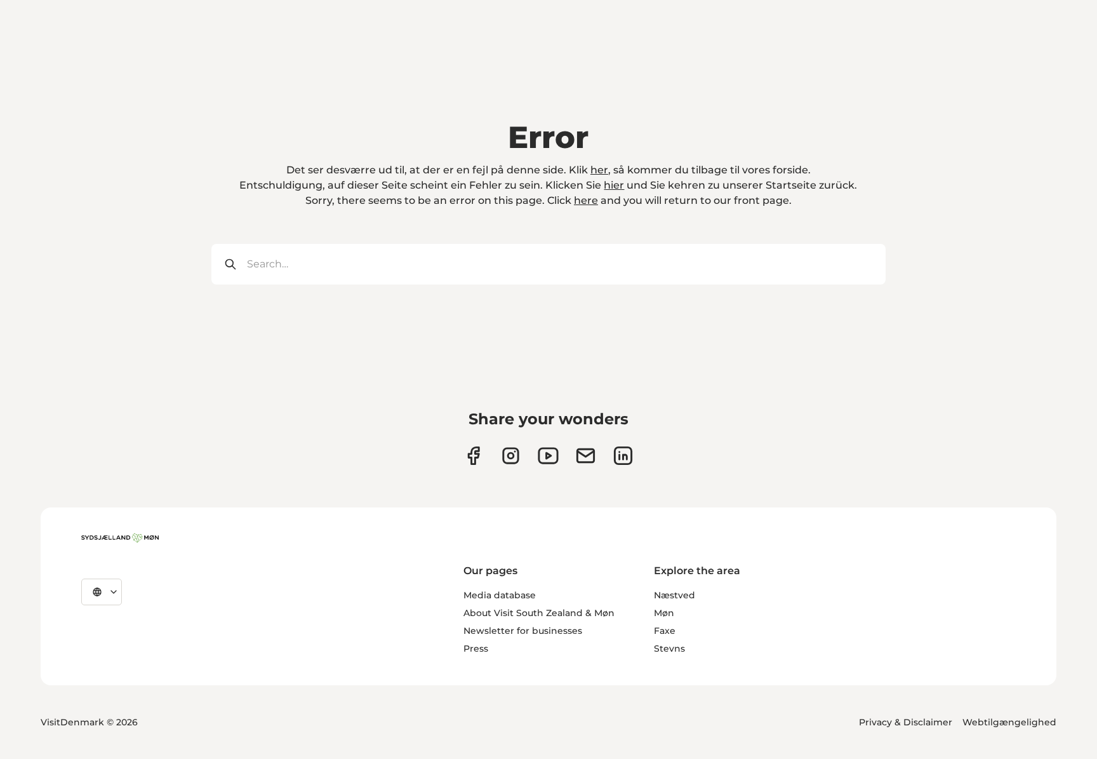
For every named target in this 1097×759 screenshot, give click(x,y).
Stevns (669, 648)
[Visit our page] (511, 456)
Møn (664, 613)
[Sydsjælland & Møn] (120, 538)
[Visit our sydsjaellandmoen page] (473, 456)
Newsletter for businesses (522, 630)
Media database (499, 595)
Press (475, 648)
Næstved (674, 595)
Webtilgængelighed (1009, 722)
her (599, 170)
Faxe (664, 630)
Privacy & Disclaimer (905, 722)
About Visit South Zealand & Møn (539, 613)
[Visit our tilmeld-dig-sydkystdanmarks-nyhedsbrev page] (586, 456)
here (586, 200)
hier (614, 185)
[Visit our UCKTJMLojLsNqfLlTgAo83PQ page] (548, 456)
